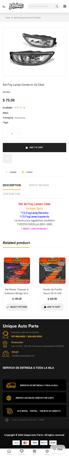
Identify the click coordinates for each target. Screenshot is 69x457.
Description (12, 185)
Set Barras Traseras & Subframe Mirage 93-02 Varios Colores (16, 293)
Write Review (39, 185)
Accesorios (19, 117)
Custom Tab (11, 194)
